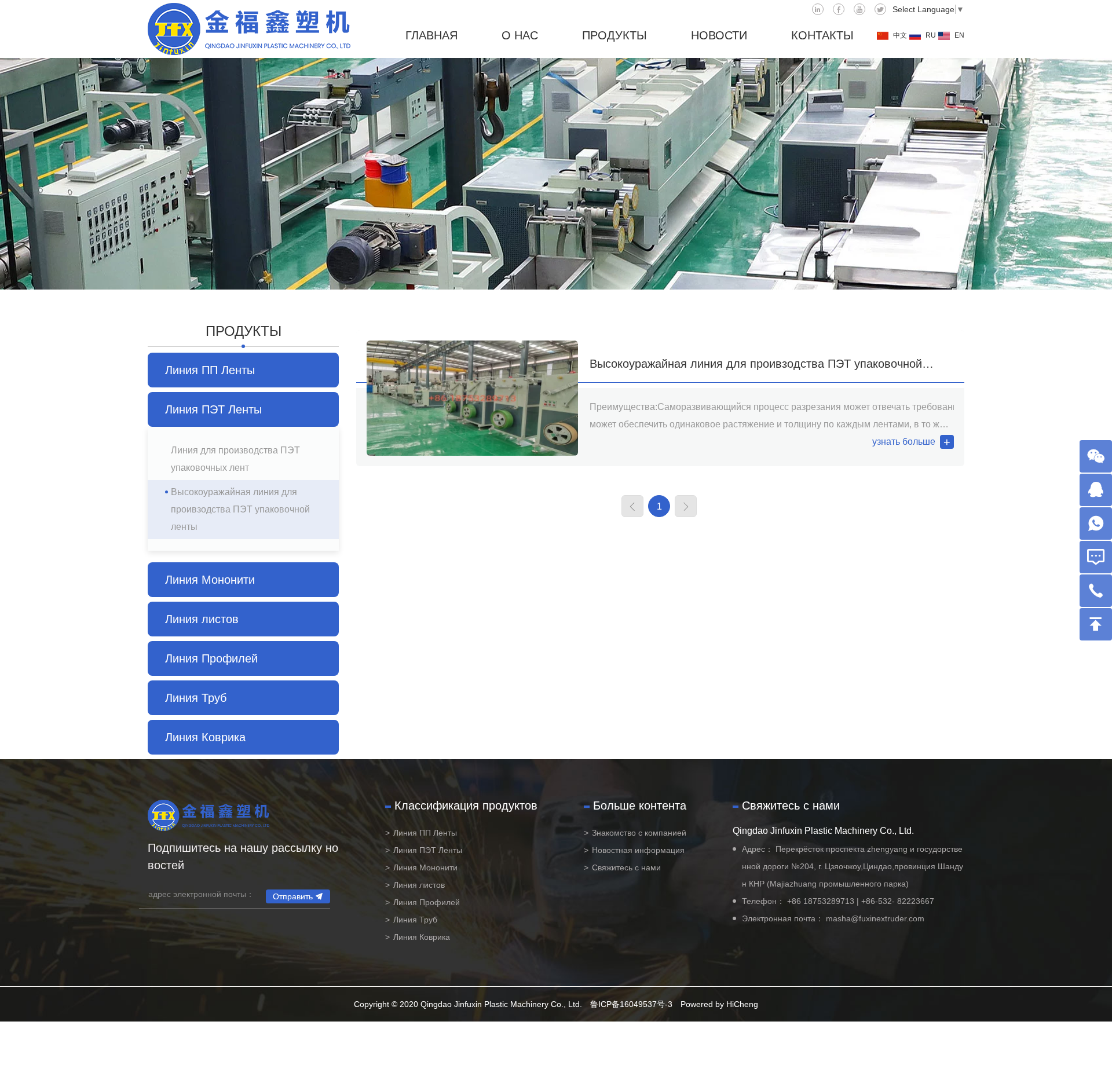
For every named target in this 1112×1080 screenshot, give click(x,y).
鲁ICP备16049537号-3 (631, 1004)
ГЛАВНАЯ (431, 35)
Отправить (293, 896)
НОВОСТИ (719, 35)
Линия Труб (195, 697)
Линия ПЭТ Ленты (213, 409)
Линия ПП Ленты (210, 370)
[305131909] (1096, 490)
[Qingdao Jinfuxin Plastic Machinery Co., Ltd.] (249, 29)
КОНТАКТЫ (822, 35)
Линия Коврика (205, 737)
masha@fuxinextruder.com (875, 918)
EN (959, 35)
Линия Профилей (211, 658)
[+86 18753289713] (1096, 523)
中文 (900, 35)
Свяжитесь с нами (626, 867)
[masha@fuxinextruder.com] (1096, 557)
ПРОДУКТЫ (614, 35)
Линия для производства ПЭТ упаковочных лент (235, 459)
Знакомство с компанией (639, 832)
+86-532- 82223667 (897, 901)
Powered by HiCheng (719, 1004)
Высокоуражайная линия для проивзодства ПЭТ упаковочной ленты (240, 509)
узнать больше (903, 441)
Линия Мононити (210, 579)
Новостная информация (638, 850)
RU (931, 35)
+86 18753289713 (820, 901)
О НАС (520, 35)
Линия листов (202, 619)
